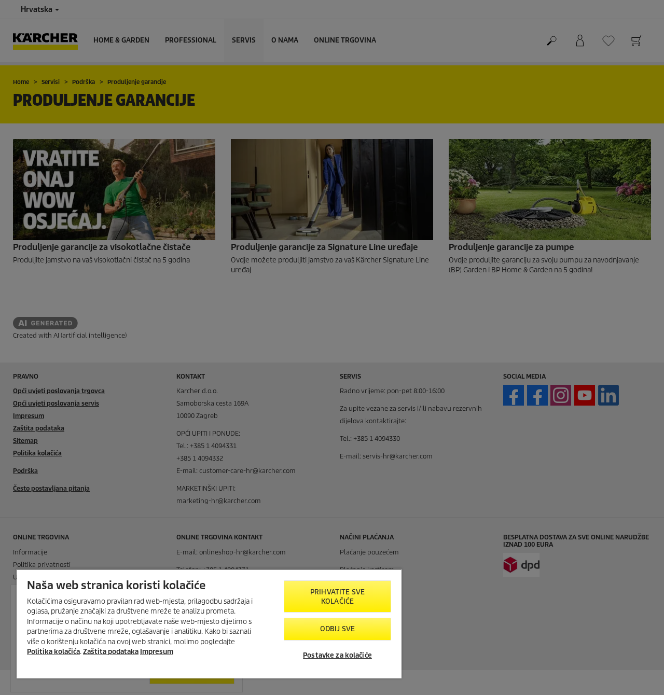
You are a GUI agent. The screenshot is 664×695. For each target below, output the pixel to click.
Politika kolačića (53, 651)
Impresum (156, 651)
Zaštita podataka (111, 651)
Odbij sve (337, 628)
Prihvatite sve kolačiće (337, 597)
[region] (209, 623)
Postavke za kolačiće (337, 655)
